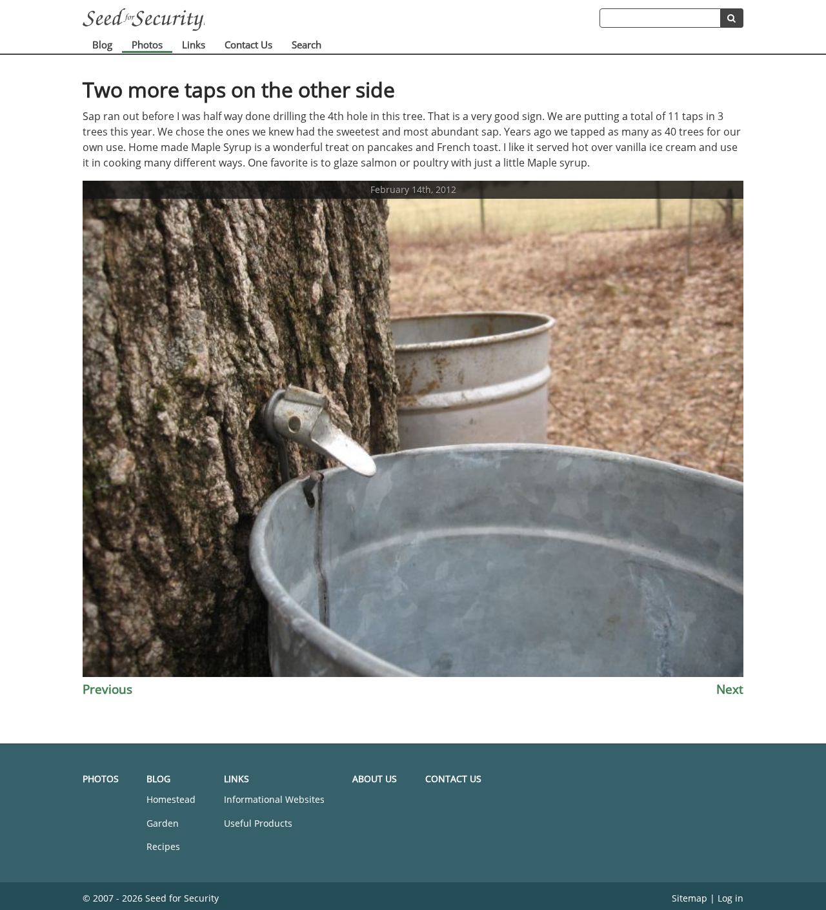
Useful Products (258, 823)
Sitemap (689, 898)
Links (193, 44)
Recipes (163, 846)
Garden (162, 823)
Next (729, 689)
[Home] (341, 19)
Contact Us (248, 44)
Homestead (171, 799)
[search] (732, 18)
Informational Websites (274, 799)
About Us (374, 779)
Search (306, 44)
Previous (107, 689)
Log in (730, 898)
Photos (147, 44)
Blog (102, 44)
